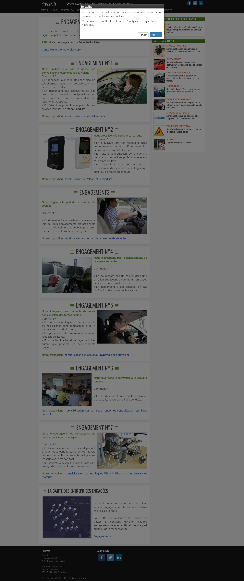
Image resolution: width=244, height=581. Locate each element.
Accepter (156, 35)
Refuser (143, 35)
